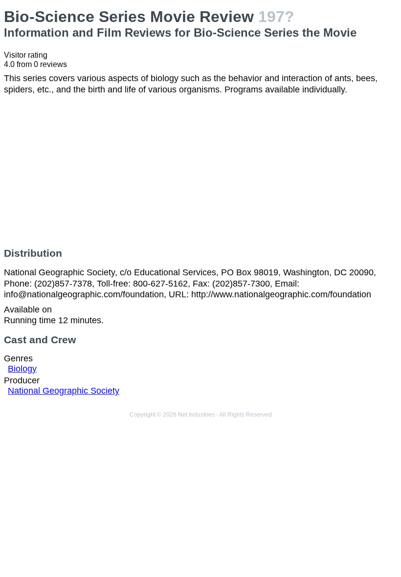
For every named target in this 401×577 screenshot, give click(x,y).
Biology (22, 369)
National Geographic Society (63, 391)
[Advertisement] (200, 171)
